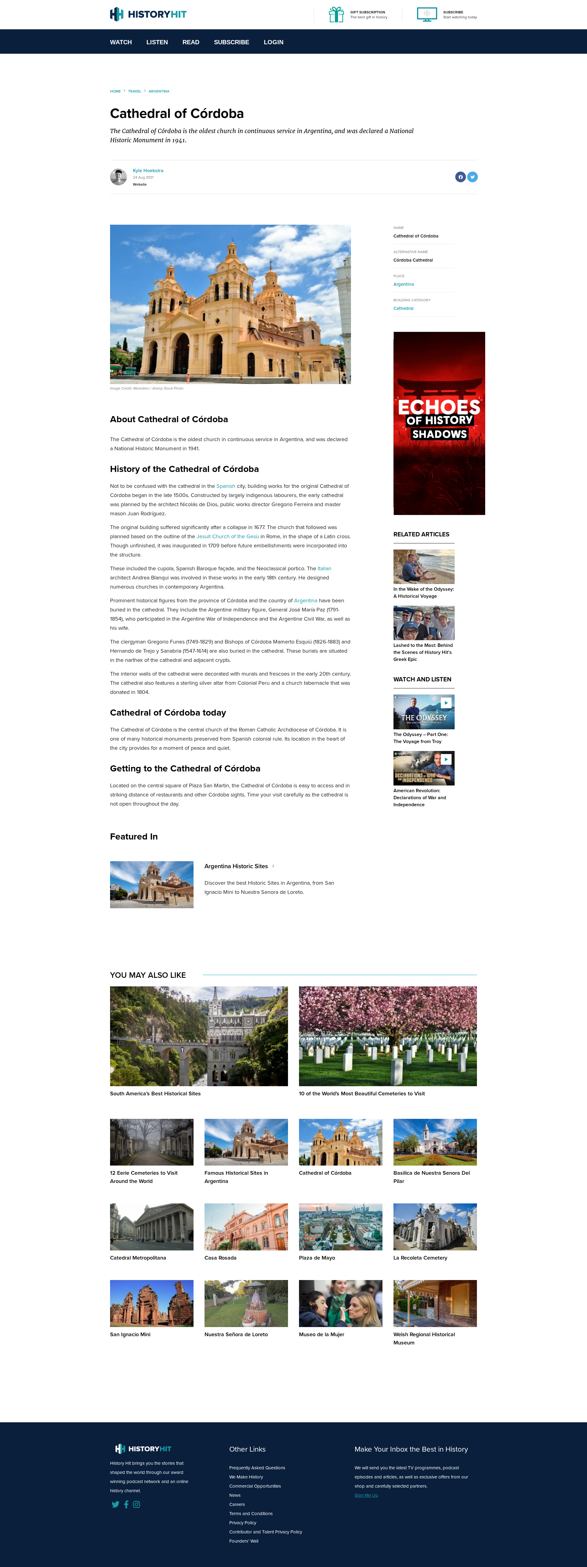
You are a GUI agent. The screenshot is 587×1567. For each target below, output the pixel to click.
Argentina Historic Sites (236, 865)
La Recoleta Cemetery (420, 1257)
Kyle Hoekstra (148, 170)
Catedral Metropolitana (138, 1257)
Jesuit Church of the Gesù (228, 536)
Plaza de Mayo (317, 1257)
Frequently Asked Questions (257, 1467)
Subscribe (231, 42)
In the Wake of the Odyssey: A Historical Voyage (423, 593)
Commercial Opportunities (255, 1486)
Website (140, 184)
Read (191, 42)
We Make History (246, 1477)
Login (273, 42)
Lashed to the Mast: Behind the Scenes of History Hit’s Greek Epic (423, 652)
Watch (121, 42)
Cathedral (403, 308)
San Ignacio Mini (130, 1334)
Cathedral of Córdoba (325, 1173)
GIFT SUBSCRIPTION (367, 12)
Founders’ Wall (243, 1541)
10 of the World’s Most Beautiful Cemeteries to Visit (362, 1093)
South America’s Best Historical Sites (155, 1093)
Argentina (305, 600)
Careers (237, 1504)
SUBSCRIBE (453, 12)
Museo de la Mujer (321, 1334)
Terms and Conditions (251, 1513)
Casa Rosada (221, 1257)
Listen (157, 42)
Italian (324, 568)
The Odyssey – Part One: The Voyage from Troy (420, 738)
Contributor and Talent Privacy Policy (265, 1532)
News (235, 1495)
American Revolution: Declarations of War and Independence (419, 797)
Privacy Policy (242, 1522)
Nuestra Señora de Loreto (236, 1334)
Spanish (225, 486)
